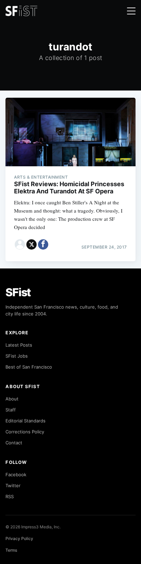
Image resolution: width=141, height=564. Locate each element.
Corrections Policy (24, 431)
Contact (13, 442)
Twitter (13, 485)
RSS (9, 496)
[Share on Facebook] (43, 244)
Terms (11, 550)
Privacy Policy (19, 538)
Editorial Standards (25, 420)
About (11, 398)
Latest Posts (18, 345)
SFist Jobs (16, 356)
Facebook (15, 474)
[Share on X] (31, 244)
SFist (18, 292)
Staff (10, 409)
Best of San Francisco (28, 367)
